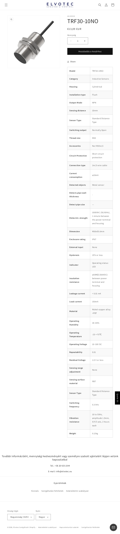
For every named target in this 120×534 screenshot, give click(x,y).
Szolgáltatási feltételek (52, 491)
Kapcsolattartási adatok (69, 527)
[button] (6, 5)
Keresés (35, 491)
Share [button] (73, 61)
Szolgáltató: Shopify (27, 527)
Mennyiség (71, 35)
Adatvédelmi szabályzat (77, 491)
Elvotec (16, 527)
